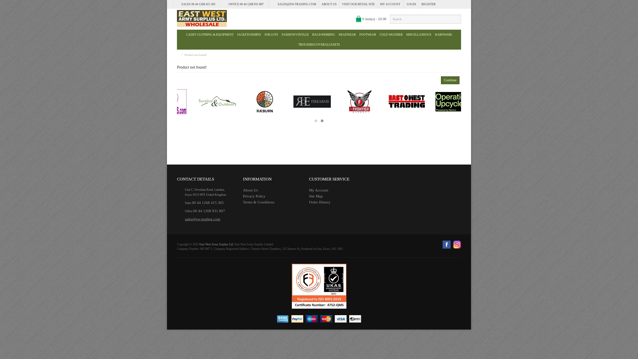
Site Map (316, 196)
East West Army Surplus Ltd (216, 244)
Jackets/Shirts (249, 34)
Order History (319, 202)
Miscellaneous (418, 34)
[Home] (178, 54)
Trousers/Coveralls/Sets (319, 44)
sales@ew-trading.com (297, 4)
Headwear (347, 34)
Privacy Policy (254, 196)
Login (411, 4)
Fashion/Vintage (295, 34)
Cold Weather (391, 34)
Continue (450, 80)
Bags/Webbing (323, 34)
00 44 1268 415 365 (208, 203)
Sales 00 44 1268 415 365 (198, 4)
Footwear (367, 34)
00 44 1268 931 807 (209, 211)
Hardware (443, 34)
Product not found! (196, 54)
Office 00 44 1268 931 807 (246, 4)
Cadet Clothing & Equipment (210, 34)
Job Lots (271, 34)
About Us (329, 4)
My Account (390, 4)
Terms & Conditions (258, 202)
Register (428, 4)
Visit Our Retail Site (358, 4)
